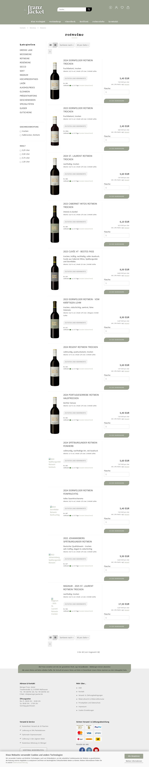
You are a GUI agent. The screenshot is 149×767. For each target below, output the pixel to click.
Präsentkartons (28, 95)
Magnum (24, 75)
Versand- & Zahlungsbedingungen (91, 695)
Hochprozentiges (29, 79)
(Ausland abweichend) (86, 85)
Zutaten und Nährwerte (75, 78)
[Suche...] (89, 9)
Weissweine (26, 54)
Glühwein (25, 91)
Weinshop (55, 21)
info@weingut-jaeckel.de (34, 694)
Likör (22, 83)
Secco (23, 66)
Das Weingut (38, 21)
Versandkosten (83, 667)
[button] (116, 9)
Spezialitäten (27, 104)
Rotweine (25, 58)
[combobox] (66, 45)
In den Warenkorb (116, 101)
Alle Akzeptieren (134, 756)
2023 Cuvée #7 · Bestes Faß (78, 251)
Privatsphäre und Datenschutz (89, 703)
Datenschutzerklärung (20, 763)
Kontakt (113, 21)
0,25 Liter (26, 150)
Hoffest (84, 21)
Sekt (22, 71)
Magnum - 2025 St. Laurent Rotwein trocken (78, 587)
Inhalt (22, 146)
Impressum (82, 706)
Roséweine (25, 62)
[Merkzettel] (122, 9)
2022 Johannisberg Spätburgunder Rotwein (77, 540)
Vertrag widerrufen (33, 750)
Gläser (23, 108)
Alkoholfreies (27, 87)
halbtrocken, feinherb (31, 135)
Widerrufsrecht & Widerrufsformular (91, 699)
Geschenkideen (28, 100)
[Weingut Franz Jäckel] (37, 9)
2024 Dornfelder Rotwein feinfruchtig (78, 492)
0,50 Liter (26, 154)
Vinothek (70, 21)
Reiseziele (99, 21)
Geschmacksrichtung (29, 127)
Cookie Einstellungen (86, 710)
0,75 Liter (26, 158)
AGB (80, 688)
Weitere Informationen (134, 761)
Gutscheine (26, 112)
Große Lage (26, 50)
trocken (25, 131)
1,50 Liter (26, 161)
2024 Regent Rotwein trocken (80, 347)
